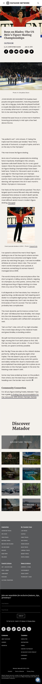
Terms (24, 356)
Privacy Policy (33, 356)
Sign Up (34, 350)
